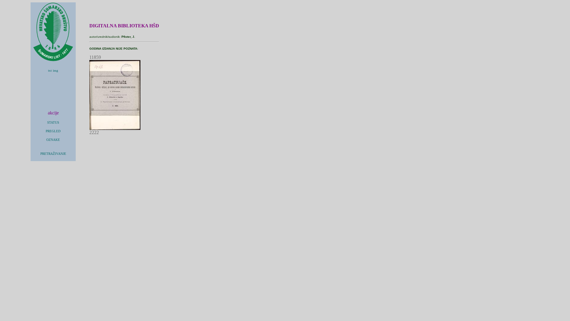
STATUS (53, 122)
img (55, 70)
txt (50, 70)
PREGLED (53, 131)
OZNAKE (53, 139)
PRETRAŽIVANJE (53, 153)
